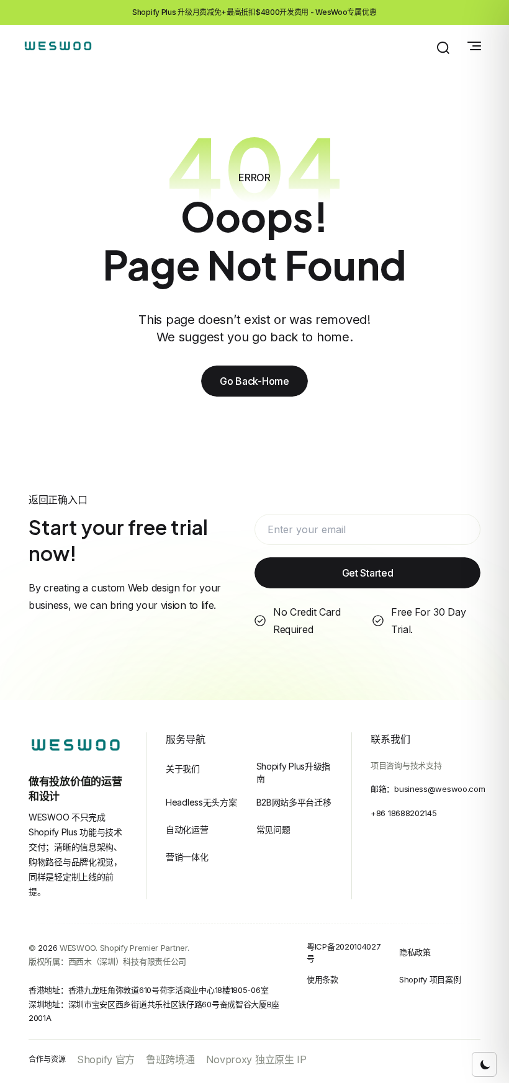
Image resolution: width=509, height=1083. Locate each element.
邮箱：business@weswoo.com (428, 789)
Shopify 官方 (106, 1059)
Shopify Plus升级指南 (293, 772)
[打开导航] (474, 46)
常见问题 (273, 829)
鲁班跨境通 (170, 1059)
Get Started (368, 573)
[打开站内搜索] (443, 47)
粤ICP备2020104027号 (344, 952)
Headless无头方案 (201, 802)
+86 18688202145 (404, 813)
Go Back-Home (254, 381)
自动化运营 (187, 829)
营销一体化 (187, 857)
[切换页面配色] (484, 1064)
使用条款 (322, 979)
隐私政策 (415, 952)
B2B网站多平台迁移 (293, 802)
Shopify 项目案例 (430, 979)
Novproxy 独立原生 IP (256, 1059)
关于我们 (183, 768)
